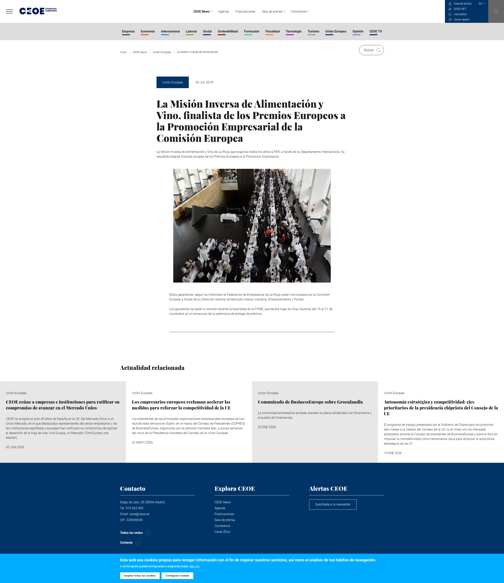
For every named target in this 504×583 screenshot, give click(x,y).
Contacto (126, 542)
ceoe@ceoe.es (139, 514)
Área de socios (463, 3)
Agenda (223, 11)
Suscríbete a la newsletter (332, 504)
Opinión (358, 31)
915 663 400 (134, 508)
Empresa (128, 31)
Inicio (123, 52)
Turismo (313, 31)
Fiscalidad (272, 31)
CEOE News (201, 11)
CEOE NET (460, 8)
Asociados (460, 14)
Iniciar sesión (462, 19)
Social (207, 31)
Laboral (191, 31)
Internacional (170, 31)
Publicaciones (245, 11)
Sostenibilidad (228, 31)
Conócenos (299, 11)
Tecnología (293, 31)
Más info (194, 566)
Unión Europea (335, 31)
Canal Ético (222, 532)
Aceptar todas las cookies (140, 575)
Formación (251, 31)
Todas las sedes (131, 533)
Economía (148, 31)
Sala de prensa (272, 11)
